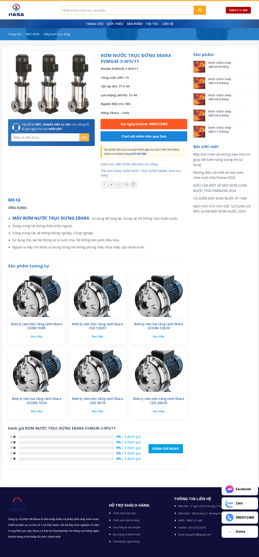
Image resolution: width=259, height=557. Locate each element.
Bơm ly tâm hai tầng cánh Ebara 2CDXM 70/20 (36, 401)
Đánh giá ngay (166, 448)
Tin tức (152, 24)
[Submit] (200, 10)
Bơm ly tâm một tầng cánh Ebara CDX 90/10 (97, 401)
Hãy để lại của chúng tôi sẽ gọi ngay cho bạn (55, 126)
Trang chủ (95, 24)
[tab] (14, 200)
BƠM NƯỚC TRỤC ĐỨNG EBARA (145, 171)
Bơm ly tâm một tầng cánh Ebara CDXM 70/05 (36, 326)
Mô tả (14, 200)
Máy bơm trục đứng (57, 34)
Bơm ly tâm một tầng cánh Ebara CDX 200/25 (158, 401)
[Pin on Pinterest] (126, 184)
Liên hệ (167, 24)
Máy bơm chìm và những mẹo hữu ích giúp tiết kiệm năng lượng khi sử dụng (221, 159)
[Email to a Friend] (119, 184)
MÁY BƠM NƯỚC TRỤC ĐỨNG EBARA (51, 218)
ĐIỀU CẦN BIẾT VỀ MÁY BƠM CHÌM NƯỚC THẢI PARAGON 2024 (220, 188)
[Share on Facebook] (104, 184)
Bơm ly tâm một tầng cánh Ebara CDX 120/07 (97, 326)
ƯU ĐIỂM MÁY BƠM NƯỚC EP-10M (220, 198)
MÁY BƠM (32, 34)
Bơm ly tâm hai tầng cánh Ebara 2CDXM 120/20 (158, 326)
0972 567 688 (138, 154)
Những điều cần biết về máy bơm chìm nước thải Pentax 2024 (218, 175)
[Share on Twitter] (111, 184)
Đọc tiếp (36, 336)
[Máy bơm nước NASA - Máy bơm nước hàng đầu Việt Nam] (31, 10)
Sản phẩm (134, 24)
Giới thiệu (115, 24)
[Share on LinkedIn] (133, 184)
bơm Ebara (114, 171)
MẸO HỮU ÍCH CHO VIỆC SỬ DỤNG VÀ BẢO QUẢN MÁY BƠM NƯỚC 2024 (222, 209)
